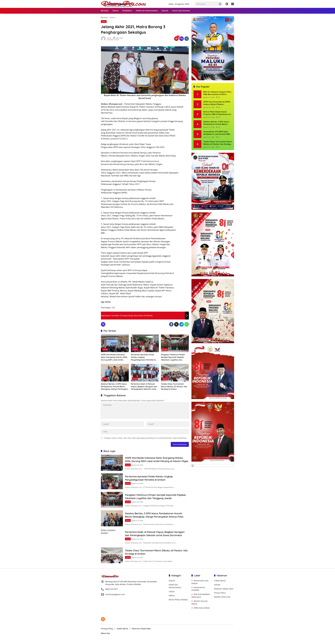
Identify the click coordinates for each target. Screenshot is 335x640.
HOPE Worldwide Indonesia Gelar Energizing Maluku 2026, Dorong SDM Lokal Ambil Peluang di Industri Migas (114, 357)
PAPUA (172, 595)
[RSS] (103, 619)
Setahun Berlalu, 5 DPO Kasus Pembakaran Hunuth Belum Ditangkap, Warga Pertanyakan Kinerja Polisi (115, 386)
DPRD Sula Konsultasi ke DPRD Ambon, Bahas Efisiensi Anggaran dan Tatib (216, 103)
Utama (104, 22)
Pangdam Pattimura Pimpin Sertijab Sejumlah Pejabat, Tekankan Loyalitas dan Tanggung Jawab (173, 357)
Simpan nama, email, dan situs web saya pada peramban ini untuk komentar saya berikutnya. (145, 438)
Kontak (217, 584)
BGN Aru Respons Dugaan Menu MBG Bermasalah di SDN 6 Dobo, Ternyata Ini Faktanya (217, 93)
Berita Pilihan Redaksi (178, 599)
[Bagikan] (186, 38)
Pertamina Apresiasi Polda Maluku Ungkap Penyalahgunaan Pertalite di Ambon (143, 357)
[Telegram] (181, 324)
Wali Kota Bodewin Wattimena (200, 595)
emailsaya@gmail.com (115, 594)
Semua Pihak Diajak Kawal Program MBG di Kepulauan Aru (217, 113)
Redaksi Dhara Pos (222, 597)
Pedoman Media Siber (223, 588)
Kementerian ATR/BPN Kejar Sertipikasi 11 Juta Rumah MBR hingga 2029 (216, 133)
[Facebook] (171, 324)
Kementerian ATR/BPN (198, 588)
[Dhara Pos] (124, 3)
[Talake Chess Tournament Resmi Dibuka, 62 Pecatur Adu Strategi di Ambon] (175, 372)
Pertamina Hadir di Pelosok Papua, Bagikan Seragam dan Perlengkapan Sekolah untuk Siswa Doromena (144, 386)
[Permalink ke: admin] (104, 38)
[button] (220, 4)
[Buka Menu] (232, 4)
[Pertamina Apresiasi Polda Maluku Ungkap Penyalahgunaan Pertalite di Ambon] (145, 343)
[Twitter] (176, 324)
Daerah (172, 580)
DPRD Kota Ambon (202, 608)
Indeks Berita (220, 580)
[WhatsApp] (186, 324)
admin (109, 38)
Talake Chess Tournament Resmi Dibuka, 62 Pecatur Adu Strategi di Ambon (174, 386)
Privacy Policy (220, 593)
